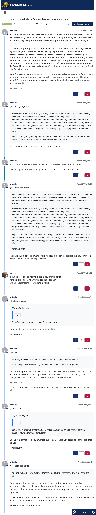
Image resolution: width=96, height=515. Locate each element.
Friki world (7, 24)
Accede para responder (82, 24)
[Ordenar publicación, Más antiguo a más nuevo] (68, 24)
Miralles (13, 273)
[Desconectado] (6, 274)
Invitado (13, 30)
